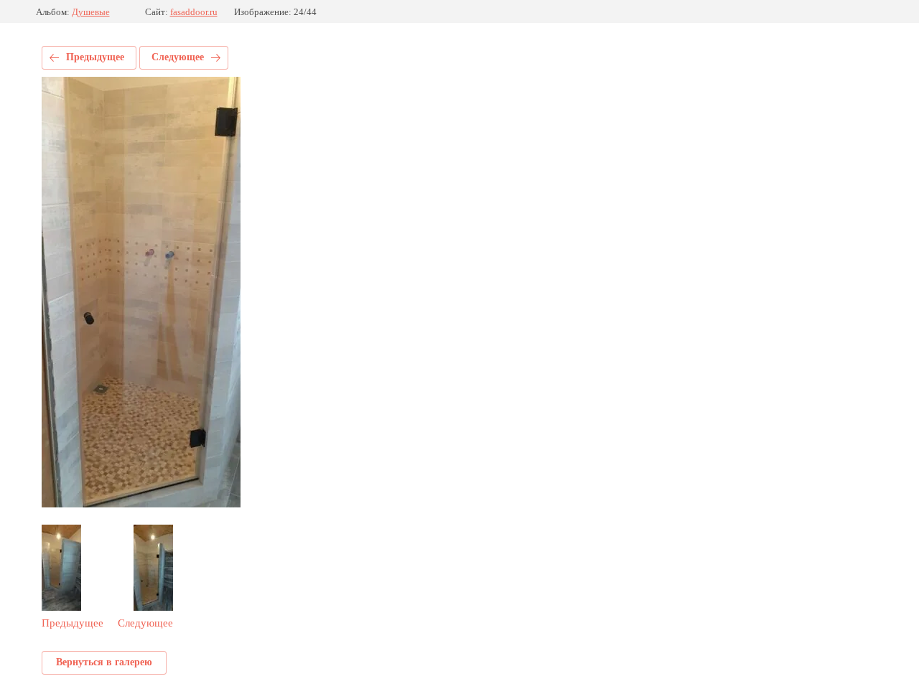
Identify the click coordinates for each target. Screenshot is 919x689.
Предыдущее (95, 57)
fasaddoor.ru (194, 11)
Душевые (91, 11)
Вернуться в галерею (104, 662)
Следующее (177, 57)
